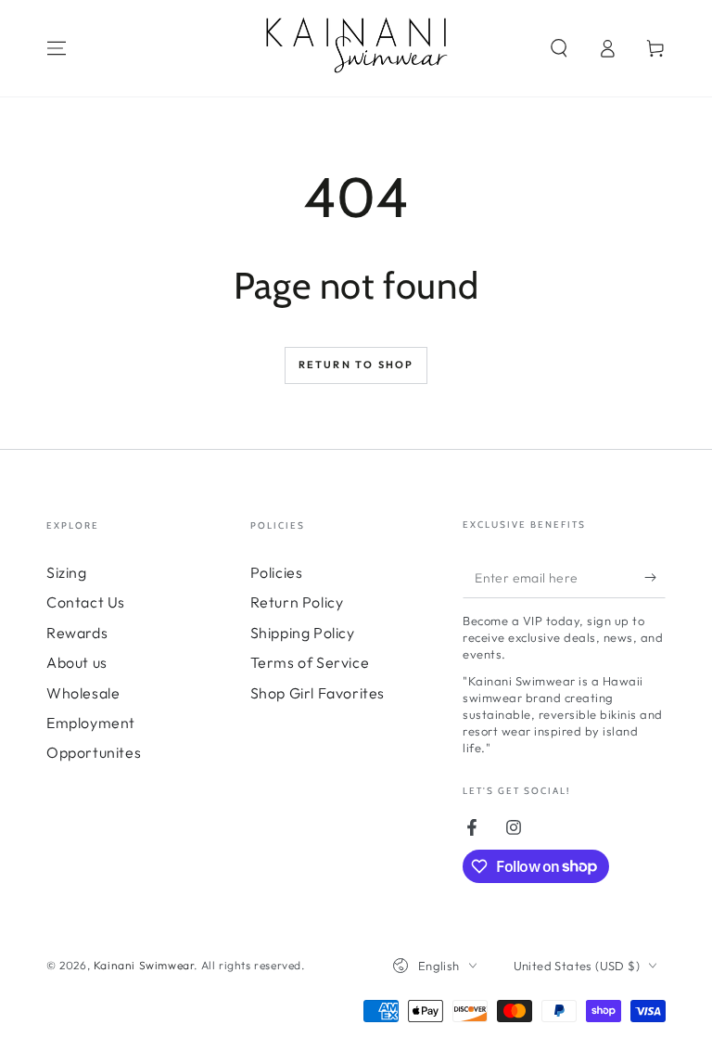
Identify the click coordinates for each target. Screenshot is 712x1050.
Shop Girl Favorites (317, 693)
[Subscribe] (655, 577)
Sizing (66, 572)
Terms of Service (310, 662)
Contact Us (85, 602)
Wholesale (83, 693)
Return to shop (356, 364)
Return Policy (297, 602)
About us (77, 662)
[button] (559, 48)
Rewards (77, 632)
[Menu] (56, 48)
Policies (276, 572)
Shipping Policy (302, 632)
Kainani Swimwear (144, 965)
